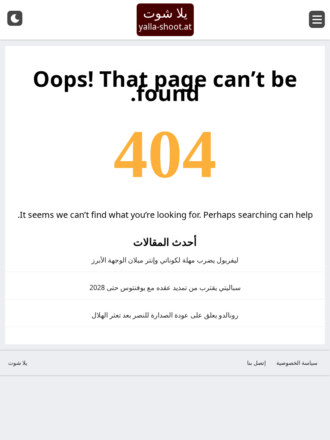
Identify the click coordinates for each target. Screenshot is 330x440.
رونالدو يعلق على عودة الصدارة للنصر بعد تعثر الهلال (165, 315)
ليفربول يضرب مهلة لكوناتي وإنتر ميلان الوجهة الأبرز (165, 260)
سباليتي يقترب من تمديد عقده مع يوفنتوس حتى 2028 (165, 287)
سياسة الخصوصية (297, 363)
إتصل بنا (256, 363)
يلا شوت (18, 363)
